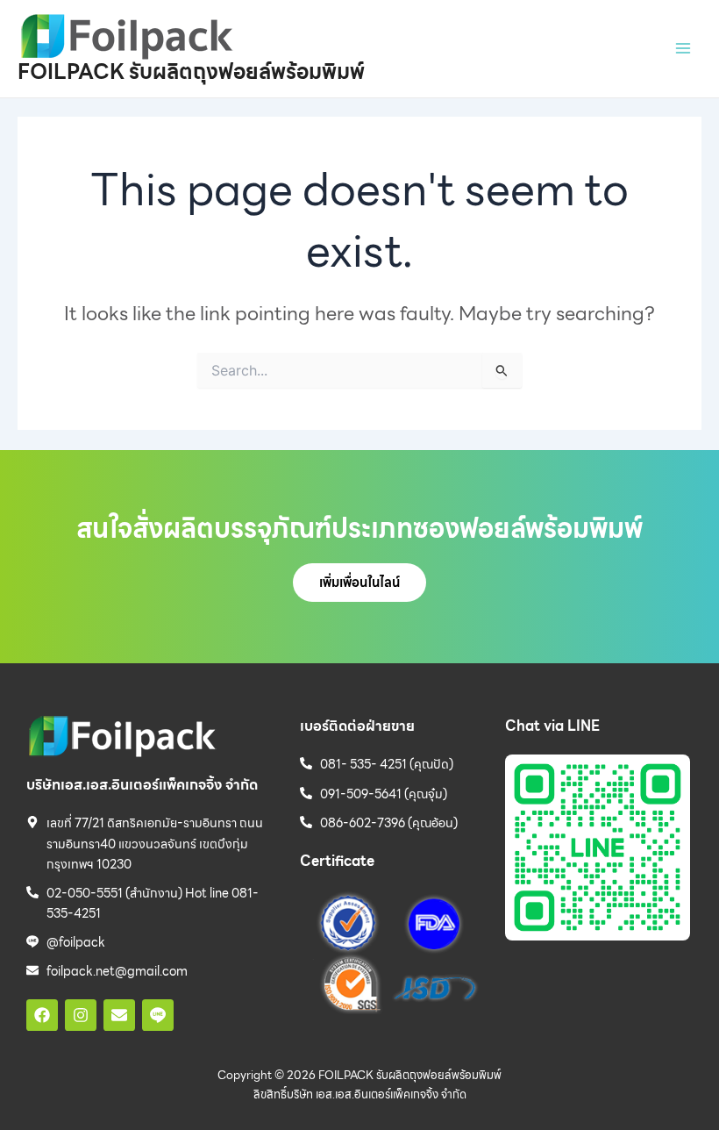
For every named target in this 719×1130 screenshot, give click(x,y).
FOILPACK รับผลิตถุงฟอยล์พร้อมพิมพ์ (191, 71)
